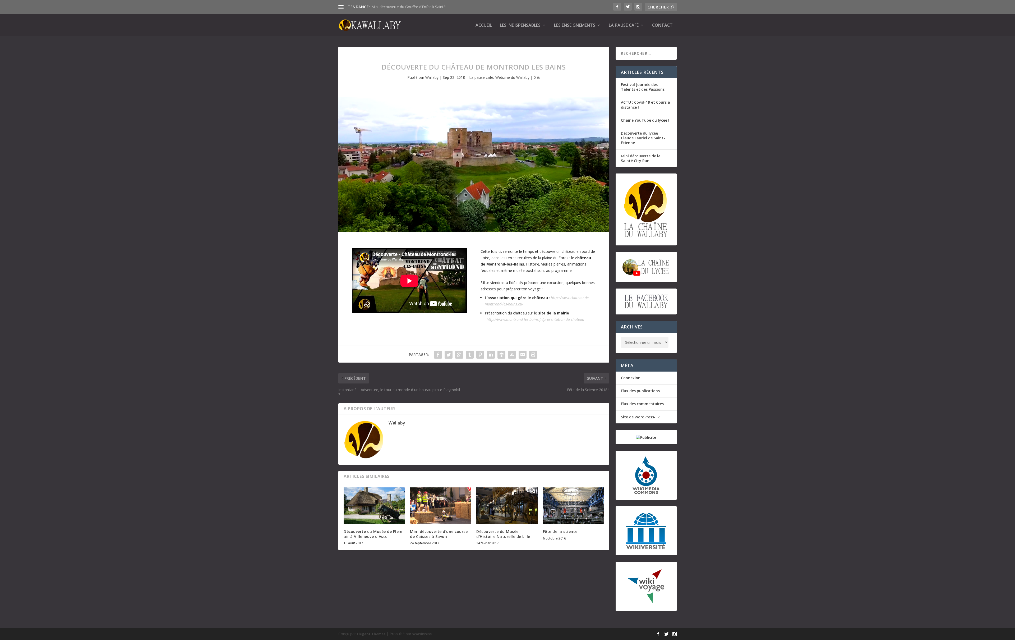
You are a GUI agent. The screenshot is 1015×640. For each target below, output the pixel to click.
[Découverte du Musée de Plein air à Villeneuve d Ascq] (374, 505)
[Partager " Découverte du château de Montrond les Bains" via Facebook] (438, 354)
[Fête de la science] (573, 505)
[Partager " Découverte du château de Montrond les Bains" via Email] (522, 354)
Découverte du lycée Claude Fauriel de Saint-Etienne (643, 138)
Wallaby (432, 77)
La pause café (624, 25)
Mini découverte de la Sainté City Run (641, 158)
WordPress (422, 634)
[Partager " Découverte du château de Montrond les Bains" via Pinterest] (480, 354)
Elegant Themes (371, 634)
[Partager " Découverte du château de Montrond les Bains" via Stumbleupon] (512, 354)
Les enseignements (574, 25)
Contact (662, 25)
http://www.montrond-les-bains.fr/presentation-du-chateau (535, 319)
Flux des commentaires (642, 403)
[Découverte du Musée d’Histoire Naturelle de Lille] (506, 505)
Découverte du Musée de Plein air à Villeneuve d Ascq (373, 534)
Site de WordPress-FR (640, 416)
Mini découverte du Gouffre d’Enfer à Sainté (408, 6)
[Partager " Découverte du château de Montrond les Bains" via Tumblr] (469, 354)
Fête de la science (560, 531)
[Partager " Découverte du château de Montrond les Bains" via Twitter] (448, 354)
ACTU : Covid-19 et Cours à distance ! (645, 104)
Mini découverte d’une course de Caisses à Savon (439, 534)
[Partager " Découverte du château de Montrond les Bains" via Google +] (459, 354)
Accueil (484, 25)
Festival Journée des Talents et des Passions (643, 87)
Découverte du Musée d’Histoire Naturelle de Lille (503, 534)
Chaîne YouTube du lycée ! (645, 120)
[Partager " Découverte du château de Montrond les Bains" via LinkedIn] (491, 354)
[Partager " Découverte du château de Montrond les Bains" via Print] (533, 354)
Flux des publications (640, 390)
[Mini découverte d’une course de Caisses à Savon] (440, 505)
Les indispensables (520, 25)
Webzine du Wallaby (512, 77)
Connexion (630, 377)
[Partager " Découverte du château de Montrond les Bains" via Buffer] (501, 354)
